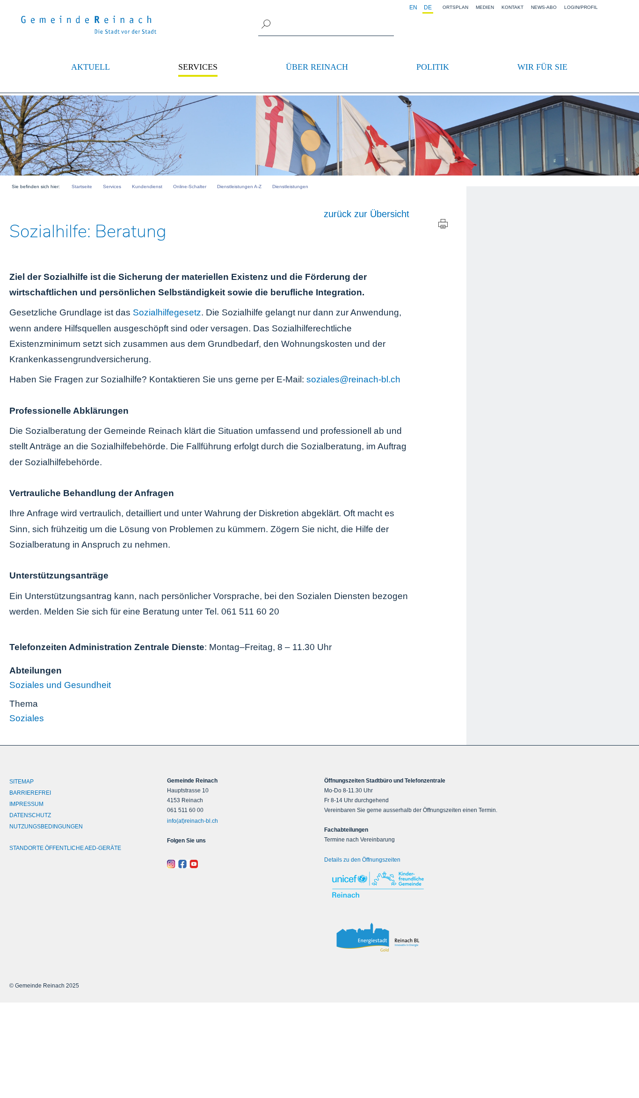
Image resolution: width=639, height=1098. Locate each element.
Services (198, 67)
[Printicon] (443, 226)
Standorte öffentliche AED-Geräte (65, 848)
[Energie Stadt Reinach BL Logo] (380, 938)
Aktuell (90, 67)
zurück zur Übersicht (366, 214)
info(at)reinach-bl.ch (192, 821)
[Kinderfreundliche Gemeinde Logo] (380, 884)
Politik (432, 67)
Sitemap (21, 781)
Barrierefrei (30, 793)
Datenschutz (30, 815)
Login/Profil (581, 7)
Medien (485, 7)
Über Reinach (317, 67)
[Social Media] (241, 864)
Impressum (26, 804)
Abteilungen (35, 670)
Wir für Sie (542, 67)
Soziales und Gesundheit (60, 685)
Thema (23, 704)
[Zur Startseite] (88, 25)
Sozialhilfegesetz (167, 312)
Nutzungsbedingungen (46, 826)
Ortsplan (455, 7)
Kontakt (512, 7)
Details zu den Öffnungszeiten (362, 859)
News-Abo (544, 7)
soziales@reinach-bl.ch (352, 379)
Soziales (26, 718)
